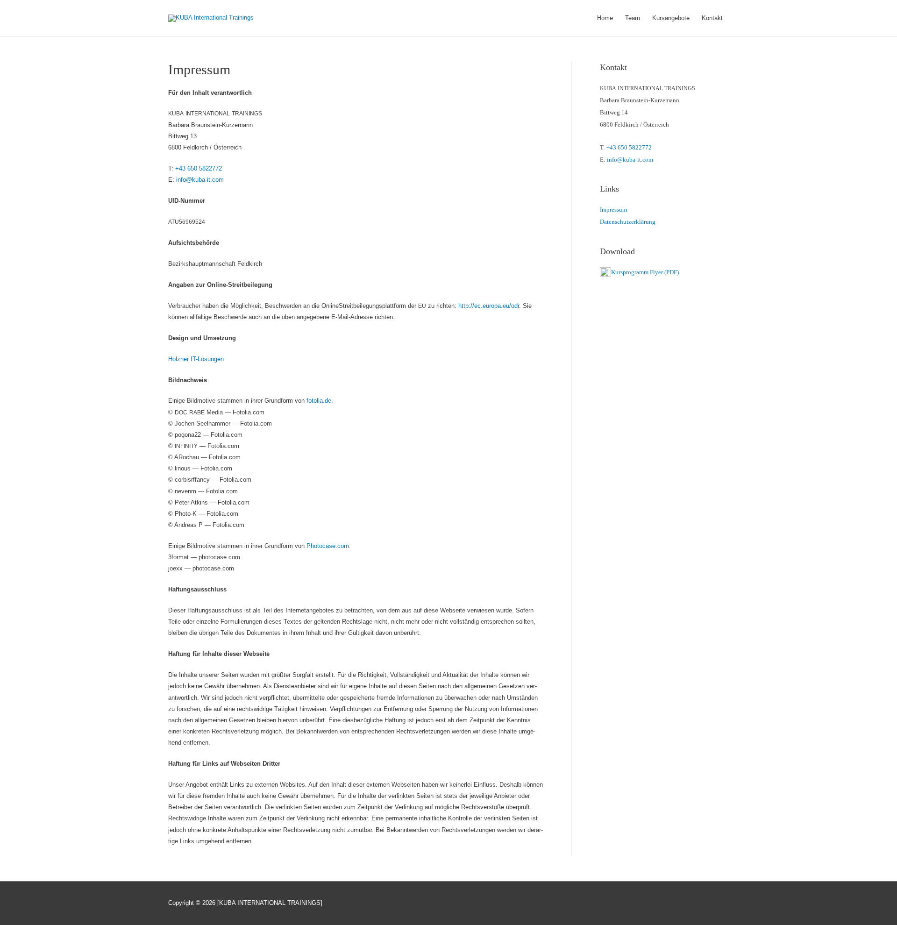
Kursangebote (671, 17)
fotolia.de (318, 400)
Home (605, 17)
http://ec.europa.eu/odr (488, 305)
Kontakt (712, 17)
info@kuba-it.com (200, 179)
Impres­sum (613, 209)
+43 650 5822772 (198, 168)
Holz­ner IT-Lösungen (196, 359)
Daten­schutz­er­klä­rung (627, 221)
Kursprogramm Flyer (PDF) (645, 272)
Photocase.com (327, 545)
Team (632, 17)
